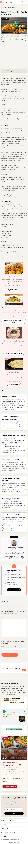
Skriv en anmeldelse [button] (16, 705)
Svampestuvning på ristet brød (14, 353)
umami (16, 209)
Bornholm (23, 167)
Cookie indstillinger (5, 839)
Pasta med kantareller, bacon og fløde (13, 321)
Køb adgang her (13, 589)
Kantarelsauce (14, 289)
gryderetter (4, 82)
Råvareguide (8, 7)
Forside (2, 7)
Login (22, 2)
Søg (18, 2)
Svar (23, 670)
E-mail (16, 646)
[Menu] (26, 1)
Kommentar (5, 618)
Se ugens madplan (10, 786)
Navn (3, 646)
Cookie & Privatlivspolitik (14, 839)
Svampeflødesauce (14, 384)
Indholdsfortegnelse (9, 71)
